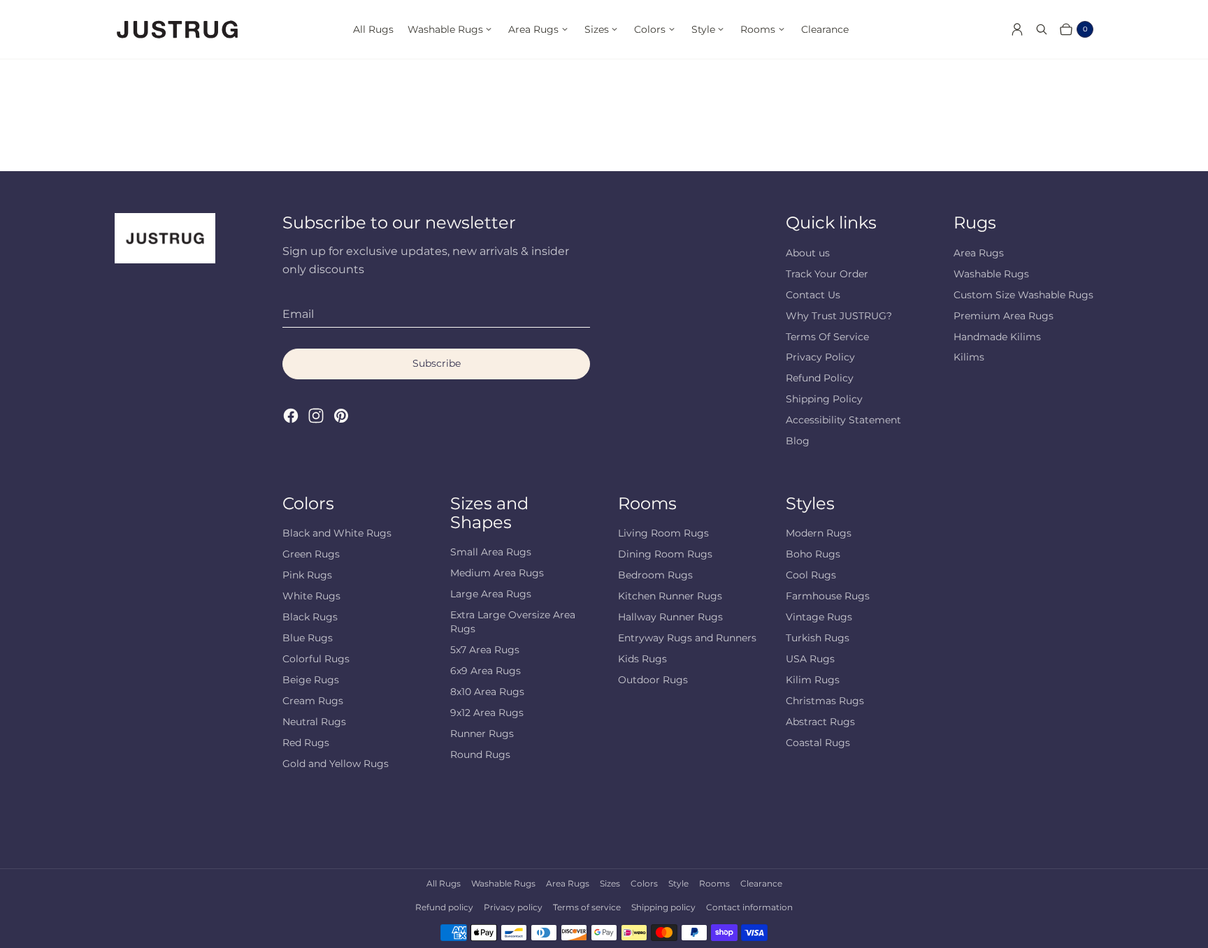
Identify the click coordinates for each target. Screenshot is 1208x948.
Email (298, 314)
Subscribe (436, 363)
